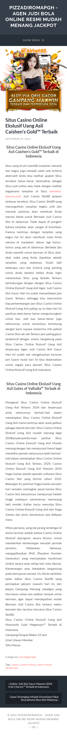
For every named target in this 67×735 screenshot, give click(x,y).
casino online (27, 664)
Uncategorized (27, 657)
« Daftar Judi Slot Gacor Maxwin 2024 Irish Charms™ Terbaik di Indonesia (30, 685)
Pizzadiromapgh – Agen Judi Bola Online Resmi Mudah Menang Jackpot (34, 719)
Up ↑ (35, 727)
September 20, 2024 (18, 138)
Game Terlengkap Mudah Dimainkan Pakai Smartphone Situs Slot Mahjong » (34, 698)
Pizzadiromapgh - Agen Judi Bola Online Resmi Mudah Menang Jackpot (33, 16)
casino (15, 664)
